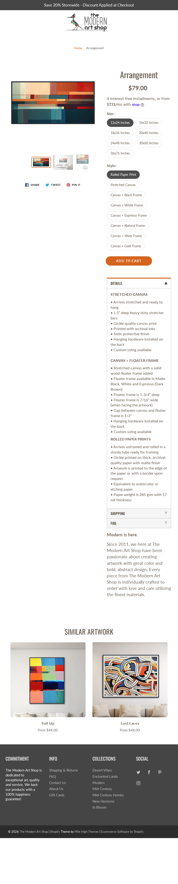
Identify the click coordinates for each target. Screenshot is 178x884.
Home (78, 48)
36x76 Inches (120, 153)
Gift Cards (56, 795)
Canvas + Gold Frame (126, 246)
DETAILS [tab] (116, 283)
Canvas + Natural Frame (128, 226)
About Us (56, 789)
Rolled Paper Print (123, 175)
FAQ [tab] (113, 523)
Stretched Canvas (123, 185)
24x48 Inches (120, 143)
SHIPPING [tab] (118, 513)
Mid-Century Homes (108, 795)
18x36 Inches (120, 133)
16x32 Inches (148, 123)
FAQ (52, 776)
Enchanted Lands (105, 776)
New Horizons (103, 801)
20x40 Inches (148, 133)
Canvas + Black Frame (126, 195)
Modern (98, 783)
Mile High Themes (87, 831)
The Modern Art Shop (33, 831)
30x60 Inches (148, 143)
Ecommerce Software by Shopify (122, 831)
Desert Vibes (102, 770)
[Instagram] (138, 783)
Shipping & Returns (63, 770)
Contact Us (57, 783)
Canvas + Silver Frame (126, 236)
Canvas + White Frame (127, 205)
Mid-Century (102, 789)
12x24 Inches (120, 123)
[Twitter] (138, 772)
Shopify (55, 831)
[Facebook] (149, 772)
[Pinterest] (160, 772)
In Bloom (99, 807)
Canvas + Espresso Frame (129, 215)
